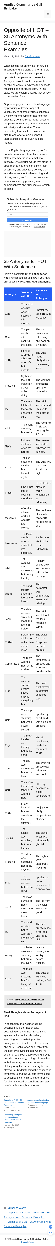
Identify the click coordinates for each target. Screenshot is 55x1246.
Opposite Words (17, 1208)
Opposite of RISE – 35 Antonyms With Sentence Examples (14, 1102)
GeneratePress (27, 1242)
